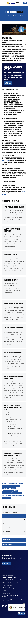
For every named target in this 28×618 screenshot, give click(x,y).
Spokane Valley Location (7, 585)
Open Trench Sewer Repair (8, 523)
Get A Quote (8, 83)
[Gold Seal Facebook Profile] (6, 606)
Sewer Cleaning (6, 527)
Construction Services (7, 544)
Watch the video (5, 160)
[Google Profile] (3, 606)
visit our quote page (7, 558)
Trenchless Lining (6, 516)
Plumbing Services (6, 539)
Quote (25, 3)
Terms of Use (3, 614)
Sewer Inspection (6, 531)
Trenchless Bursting (7, 520)
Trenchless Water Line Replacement (10, 512)
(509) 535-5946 (18, 3)
